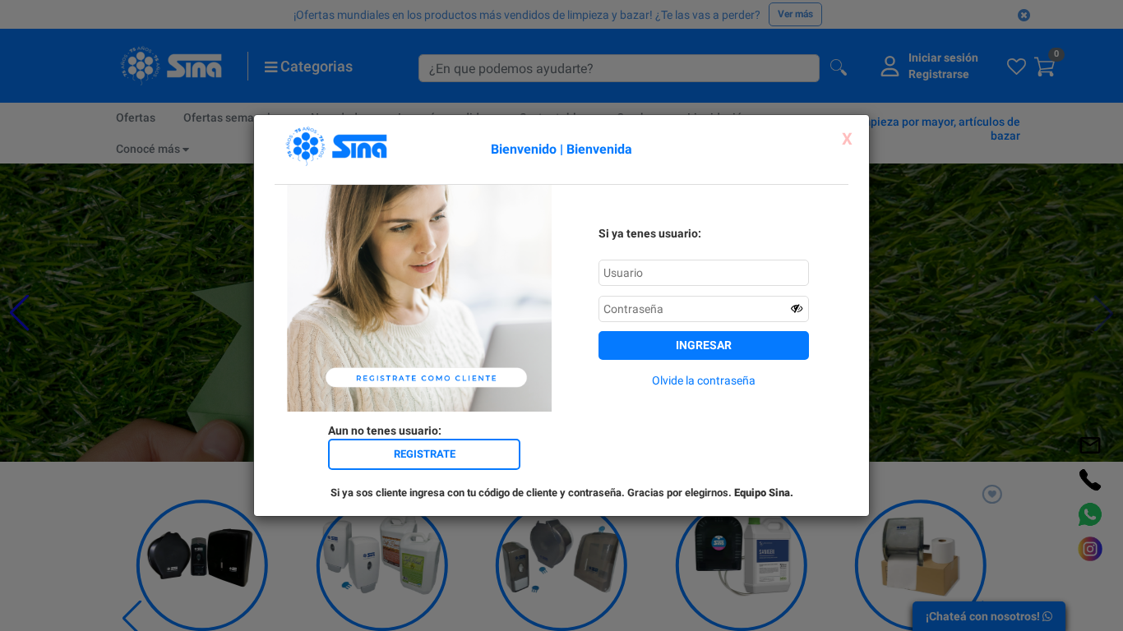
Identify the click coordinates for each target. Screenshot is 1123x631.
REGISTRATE (424, 454)
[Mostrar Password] (796, 308)
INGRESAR (704, 345)
